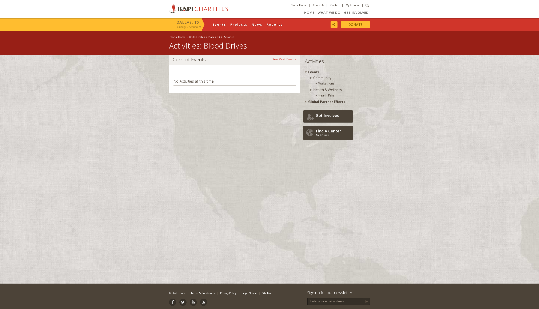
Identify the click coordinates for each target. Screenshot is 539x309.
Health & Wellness (327, 89)
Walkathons (326, 83)
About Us (318, 5)
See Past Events (284, 59)
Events (219, 24)
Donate (355, 24)
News (257, 24)
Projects (238, 24)
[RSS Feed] (203, 302)
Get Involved (356, 12)
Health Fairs (326, 95)
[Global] (533, 136)
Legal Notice (249, 293)
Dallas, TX (188, 22)
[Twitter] (183, 302)
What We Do (329, 12)
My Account (353, 5)
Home (309, 12)
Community (322, 77)
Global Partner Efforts (326, 101)
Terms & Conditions (203, 293)
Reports (275, 24)
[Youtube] (193, 302)
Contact (335, 5)
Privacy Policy (228, 293)
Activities (229, 37)
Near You (328, 132)
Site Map (267, 293)
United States (197, 37)
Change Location (187, 27)
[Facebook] (172, 302)
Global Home (299, 5)
